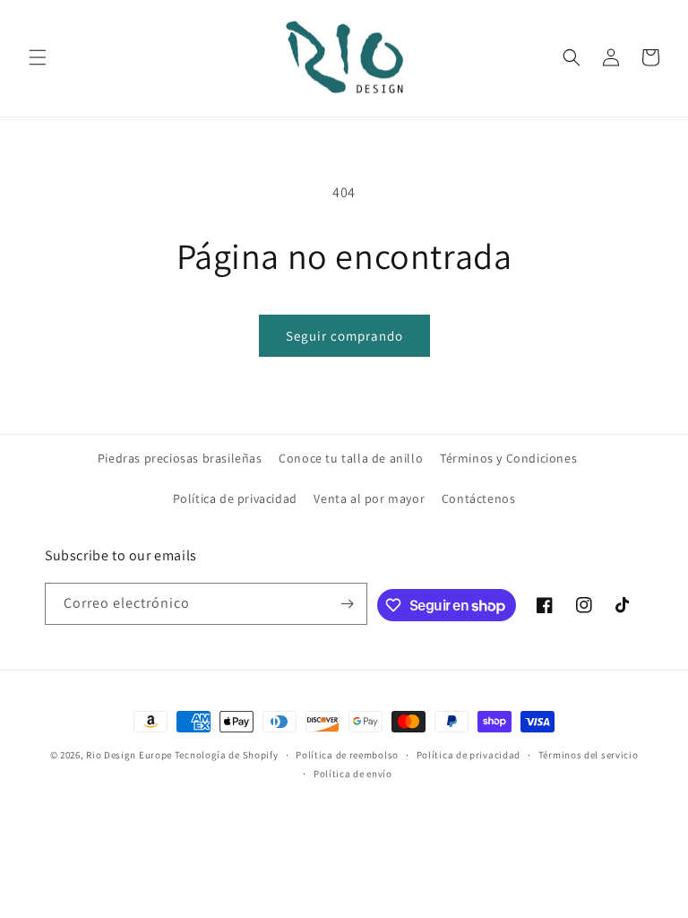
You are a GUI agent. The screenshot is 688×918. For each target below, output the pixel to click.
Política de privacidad (235, 498)
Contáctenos (479, 498)
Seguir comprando (344, 335)
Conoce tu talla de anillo (351, 458)
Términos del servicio (588, 755)
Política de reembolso (347, 755)
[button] (37, 57)
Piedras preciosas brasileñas (180, 458)
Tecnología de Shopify (227, 755)
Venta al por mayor (369, 498)
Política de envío (353, 773)
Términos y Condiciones (508, 458)
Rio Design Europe (129, 755)
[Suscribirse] (346, 604)
